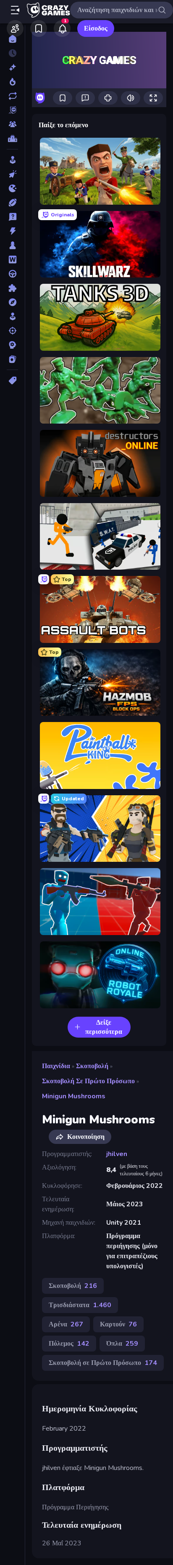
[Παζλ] (12, 288)
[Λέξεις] (12, 259)
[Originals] (12, 110)
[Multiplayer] (12, 124)
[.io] (12, 188)
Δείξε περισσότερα (103, 1027)
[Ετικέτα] (12, 380)
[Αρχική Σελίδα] (12, 39)
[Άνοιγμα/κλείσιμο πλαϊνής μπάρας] (15, 10)
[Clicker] (12, 174)
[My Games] (38, 28)
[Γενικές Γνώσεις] (12, 217)
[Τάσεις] (12, 82)
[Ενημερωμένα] (12, 96)
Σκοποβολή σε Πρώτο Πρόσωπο (88, 1081)
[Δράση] (12, 231)
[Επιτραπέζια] (12, 245)
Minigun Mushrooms (73, 1096)
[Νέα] (12, 67)
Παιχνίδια (56, 1066)
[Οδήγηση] (12, 274)
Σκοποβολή (92, 1066)
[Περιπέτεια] (12, 302)
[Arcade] (12, 160)
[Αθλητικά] (12, 202)
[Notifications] (62, 28)
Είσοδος (95, 28)
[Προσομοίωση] (12, 316)
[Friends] (15, 28)
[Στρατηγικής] (12, 345)
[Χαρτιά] (12, 359)
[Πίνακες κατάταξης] (12, 138)
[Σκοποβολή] (12, 331)
